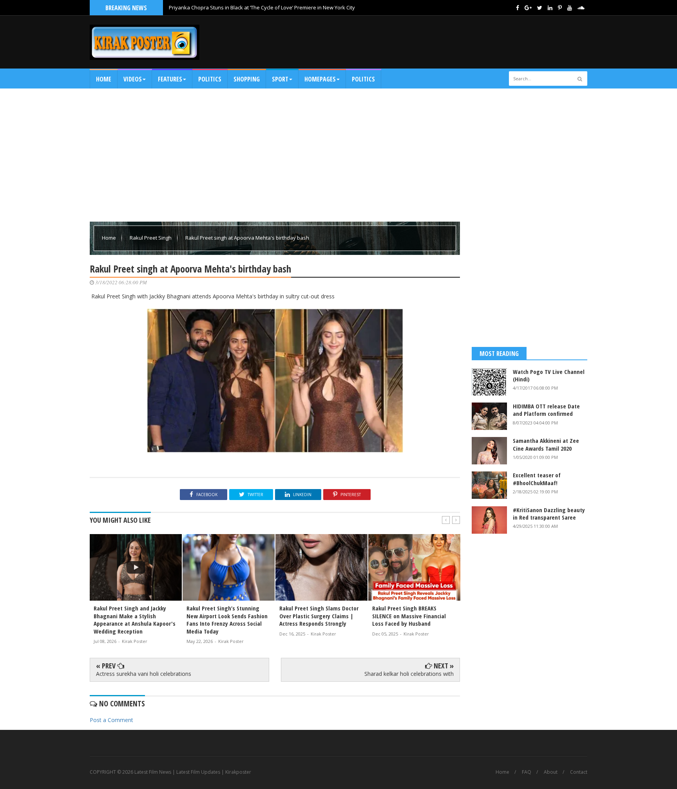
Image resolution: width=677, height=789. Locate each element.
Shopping (247, 79)
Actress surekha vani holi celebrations (143, 673)
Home (103, 79)
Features (170, 79)
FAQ (526, 772)
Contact (578, 772)
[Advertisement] (444, 42)
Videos (132, 79)
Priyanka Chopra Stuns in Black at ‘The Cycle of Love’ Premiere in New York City (262, 7)
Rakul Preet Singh (151, 237)
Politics (209, 79)
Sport (280, 79)
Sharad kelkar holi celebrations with (409, 673)
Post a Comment (111, 720)
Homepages (320, 79)
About (551, 772)
